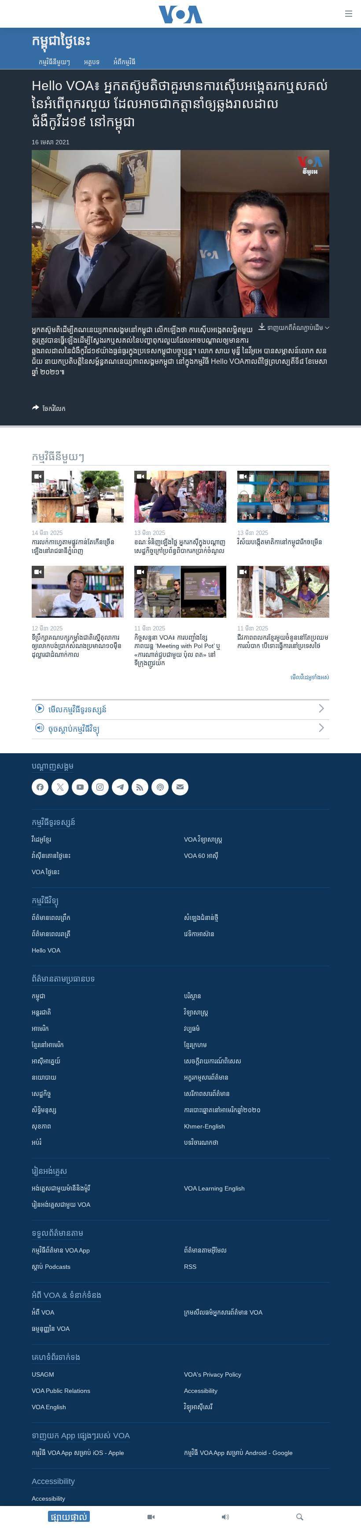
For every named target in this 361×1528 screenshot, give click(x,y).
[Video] (151, 1517)
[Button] (49, 410)
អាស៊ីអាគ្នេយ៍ (46, 1061)
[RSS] (140, 787)
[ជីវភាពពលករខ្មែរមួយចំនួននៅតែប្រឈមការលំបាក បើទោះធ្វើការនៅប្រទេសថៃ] (283, 592)
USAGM (43, 1374)
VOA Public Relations (61, 1390)
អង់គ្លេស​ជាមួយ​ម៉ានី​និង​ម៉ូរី (61, 1188)
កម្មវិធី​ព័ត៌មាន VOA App (61, 1250)
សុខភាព (41, 1126)
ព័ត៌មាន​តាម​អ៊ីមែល (205, 1250)
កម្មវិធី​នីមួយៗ (54, 62)
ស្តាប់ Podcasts (51, 1266)
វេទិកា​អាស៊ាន (199, 934)
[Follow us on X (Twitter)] (60, 787)
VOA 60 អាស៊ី (201, 855)
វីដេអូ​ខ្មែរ (41, 839)
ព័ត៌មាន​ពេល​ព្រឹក (51, 917)
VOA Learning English (214, 1188)
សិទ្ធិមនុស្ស (44, 1110)
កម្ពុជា (38, 996)
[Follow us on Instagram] (100, 787)
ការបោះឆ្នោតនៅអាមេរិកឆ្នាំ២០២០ (222, 1110)
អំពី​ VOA (43, 1312)
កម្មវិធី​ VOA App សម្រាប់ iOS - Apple (78, 1452)
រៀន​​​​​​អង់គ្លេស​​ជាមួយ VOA (61, 1204)
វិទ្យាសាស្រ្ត (196, 1012)
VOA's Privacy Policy (212, 1374)
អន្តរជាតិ (41, 1012)
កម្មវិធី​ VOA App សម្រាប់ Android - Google (238, 1452)
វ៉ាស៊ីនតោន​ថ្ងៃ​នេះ (51, 855)
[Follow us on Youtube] (80, 787)
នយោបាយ (44, 1077)
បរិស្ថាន (192, 996)
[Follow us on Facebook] (40, 787)
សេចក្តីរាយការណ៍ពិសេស (212, 1061)
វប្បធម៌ (192, 1028)
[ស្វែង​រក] (300, 1517)
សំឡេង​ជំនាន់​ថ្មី (201, 917)
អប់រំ (36, 1142)
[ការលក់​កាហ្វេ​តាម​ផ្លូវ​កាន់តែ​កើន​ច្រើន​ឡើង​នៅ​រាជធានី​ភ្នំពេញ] (78, 497)
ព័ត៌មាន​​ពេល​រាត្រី (51, 934)
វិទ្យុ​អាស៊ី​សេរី (198, 1407)
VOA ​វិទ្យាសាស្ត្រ (203, 839)
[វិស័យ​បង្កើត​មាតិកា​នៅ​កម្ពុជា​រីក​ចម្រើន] (283, 497)
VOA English (49, 1407)
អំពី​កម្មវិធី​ (125, 62)
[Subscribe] (180, 787)
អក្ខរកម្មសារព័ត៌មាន (206, 1077)
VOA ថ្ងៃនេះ (45, 872)
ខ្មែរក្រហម (195, 1044)
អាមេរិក (40, 1028)
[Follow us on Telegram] (120, 787)
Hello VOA (46, 950)
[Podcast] (159, 787)
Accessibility (200, 1390)
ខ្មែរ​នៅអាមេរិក (48, 1044)
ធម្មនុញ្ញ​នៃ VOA (51, 1328)
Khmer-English (204, 1126)
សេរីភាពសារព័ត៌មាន (207, 1093)
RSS (190, 1266)
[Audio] (225, 1517)
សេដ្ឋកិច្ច (41, 1093)
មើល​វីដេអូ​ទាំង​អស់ (310, 677)
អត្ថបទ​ (91, 62)
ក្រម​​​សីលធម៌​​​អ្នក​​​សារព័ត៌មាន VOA (223, 1312)
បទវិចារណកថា (201, 1142)
